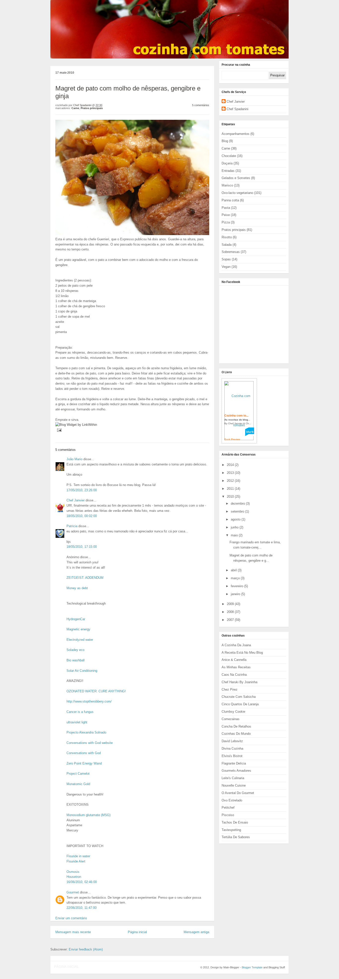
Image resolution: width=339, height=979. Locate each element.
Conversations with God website (90, 743)
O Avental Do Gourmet (238, 793)
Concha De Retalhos (236, 726)
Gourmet (73, 892)
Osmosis (73, 872)
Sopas (226, 259)
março (236, 578)
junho (235, 527)
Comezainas (230, 719)
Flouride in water (78, 856)
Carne (75, 108)
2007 (231, 620)
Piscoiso (228, 815)
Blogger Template (252, 967)
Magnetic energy (78, 629)
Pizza (226, 222)
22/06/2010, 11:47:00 (82, 908)
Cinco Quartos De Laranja (240, 704)
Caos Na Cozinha (234, 674)
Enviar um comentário (71, 918)
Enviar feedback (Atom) (86, 949)
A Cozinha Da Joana (236, 645)
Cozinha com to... (236, 415)
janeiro (236, 594)
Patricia (72, 526)
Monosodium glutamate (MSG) (88, 815)
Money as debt (77, 588)
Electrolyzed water (80, 640)
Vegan (226, 267)
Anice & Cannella (234, 660)
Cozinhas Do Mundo (236, 733)
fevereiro (237, 586)
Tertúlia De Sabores (236, 837)
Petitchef (228, 807)
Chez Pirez (229, 689)
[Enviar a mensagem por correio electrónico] (58, 430)
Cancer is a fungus (80, 712)
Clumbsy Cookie (233, 711)
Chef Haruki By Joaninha (239, 682)
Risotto (227, 237)
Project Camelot (78, 773)
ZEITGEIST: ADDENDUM (85, 578)
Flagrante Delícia (234, 763)
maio (235, 535)
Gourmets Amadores (236, 770)
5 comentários (200, 105)
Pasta (226, 208)
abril (234, 570)
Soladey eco (75, 650)
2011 (231, 488)
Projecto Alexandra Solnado (86, 732)
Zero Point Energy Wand (84, 763)
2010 (231, 496)
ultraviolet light (77, 722)
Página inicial (137, 932)
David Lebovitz (232, 741)
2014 (231, 465)
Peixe (226, 215)
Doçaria (227, 163)
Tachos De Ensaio (235, 822)
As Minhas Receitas (236, 667)
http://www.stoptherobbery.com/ (89, 701)
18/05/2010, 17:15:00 (82, 547)
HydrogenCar (76, 619)
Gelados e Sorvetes (236, 178)
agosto (236, 519)
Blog (225, 141)
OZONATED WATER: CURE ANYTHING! (96, 691)
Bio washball (76, 660)
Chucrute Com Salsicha (239, 697)
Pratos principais (92, 108)
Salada (227, 244)
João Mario (74, 459)
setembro (238, 511)
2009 (231, 604)
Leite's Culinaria (233, 778)
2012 (231, 481)
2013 (231, 473)
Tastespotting (231, 830)
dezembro (238, 503)
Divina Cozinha (232, 748)
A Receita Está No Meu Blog (242, 652)
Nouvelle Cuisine (234, 785)
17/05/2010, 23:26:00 (82, 490)
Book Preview (232, 439)
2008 (231, 612)
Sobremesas (231, 252)
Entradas (228, 171)
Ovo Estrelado (232, 800)
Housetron (74, 877)
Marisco (227, 185)
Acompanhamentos (235, 134)
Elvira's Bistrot (232, 756)
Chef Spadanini (237, 109)
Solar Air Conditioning (82, 671)
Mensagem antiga (196, 932)
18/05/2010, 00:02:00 (82, 516)
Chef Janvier (76, 500)
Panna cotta (230, 200)
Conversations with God (84, 753)
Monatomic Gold (78, 784)
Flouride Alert (76, 861)
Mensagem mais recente (73, 932)
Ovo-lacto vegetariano (237, 193)
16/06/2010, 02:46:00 (82, 882)
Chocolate (229, 156)
